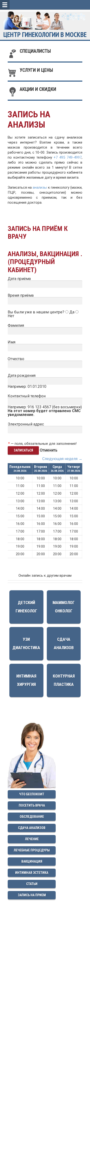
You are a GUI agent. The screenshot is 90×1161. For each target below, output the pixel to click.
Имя (11, 342)
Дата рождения (22, 375)
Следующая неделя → (62, 458)
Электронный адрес (26, 424)
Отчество (16, 359)
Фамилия (16, 325)
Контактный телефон (27, 396)
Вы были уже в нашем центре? (36, 312)
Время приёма (21, 295)
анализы (40, 187)
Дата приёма (19, 278)
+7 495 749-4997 (68, 157)
